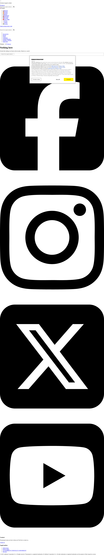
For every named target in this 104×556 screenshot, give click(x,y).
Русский (6, 18)
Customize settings (36, 79)
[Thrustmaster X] (52, 415)
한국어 (5, 21)
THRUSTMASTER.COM (6, 26)
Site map (5, 551)
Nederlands (6, 15)
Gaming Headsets (7, 39)
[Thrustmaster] (13, 28)
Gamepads (5, 37)
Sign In (3, 5)
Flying (4, 36)
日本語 (5, 22)
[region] (52, 69)
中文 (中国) (6, 19)
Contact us (2, 542)
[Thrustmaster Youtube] (52, 534)
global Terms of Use (51, 68)
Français (6, 10)
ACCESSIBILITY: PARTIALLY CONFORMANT (14, 550)
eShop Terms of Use (55, 67)
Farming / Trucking (7, 40)
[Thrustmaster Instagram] (52, 296)
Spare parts (5, 41)
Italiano (5, 14)
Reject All (58, 79)
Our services (5, 34)
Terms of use (6, 548)
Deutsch (6, 11)
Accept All (69, 79)
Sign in (9, 44)
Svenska (6, 24)
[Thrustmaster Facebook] (52, 177)
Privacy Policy (6, 549)
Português (6, 17)
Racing (4, 35)
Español (6, 13)
